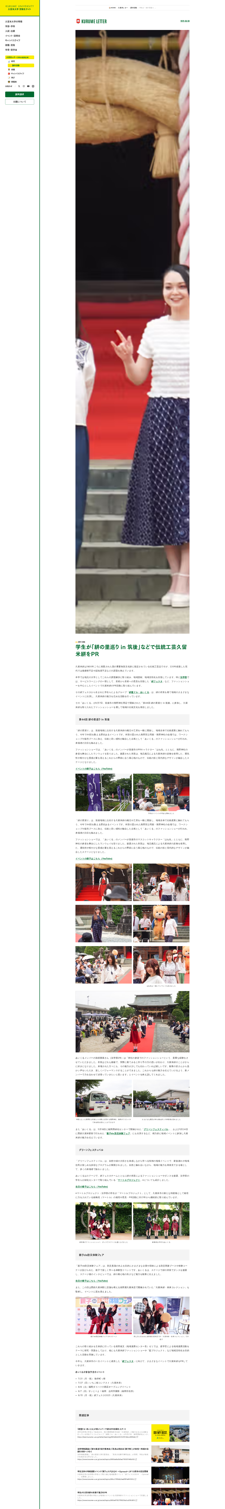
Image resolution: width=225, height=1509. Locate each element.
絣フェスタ (157, 681)
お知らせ (8, 86)
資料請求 (19, 94)
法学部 (183, 677)
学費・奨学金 (11, 50)
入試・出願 (10, 31)
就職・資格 (10, 45)
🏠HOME (112, 8)
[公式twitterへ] (19, 86)
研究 (11, 61)
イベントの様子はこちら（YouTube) (93, 768)
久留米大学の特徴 (13, 21)
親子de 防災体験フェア (118, 1133)
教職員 (12, 82)
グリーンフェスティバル (156, 1129)
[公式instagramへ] (24, 86)
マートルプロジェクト (129, 1180)
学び (11, 78)
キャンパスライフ (12, 40)
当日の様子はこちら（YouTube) (91, 1186)
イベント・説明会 (12, 36)
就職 (11, 69)
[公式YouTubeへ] (28, 86)
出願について (19, 101)
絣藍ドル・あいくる (139, 692)
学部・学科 (10, 26)
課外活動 (14, 65)
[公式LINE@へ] (33, 86)
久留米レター (17, 57)
